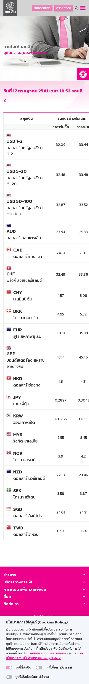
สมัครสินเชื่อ (42, 8)
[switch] (9, 667)
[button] (83, 74)
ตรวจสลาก (63, 8)
